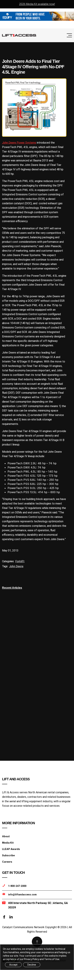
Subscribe (8, 855)
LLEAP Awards (11, 849)
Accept (13, 964)
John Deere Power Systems (19, 142)
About (6, 836)
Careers (7, 861)
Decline (31, 964)
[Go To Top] (37, 942)
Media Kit (8, 842)
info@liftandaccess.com (22, 894)
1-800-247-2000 (17, 886)
